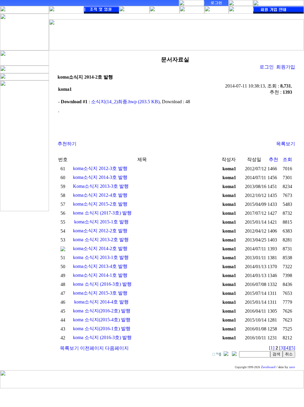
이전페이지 (92, 348)
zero (292, 367)
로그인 (267, 66)
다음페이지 (117, 348)
